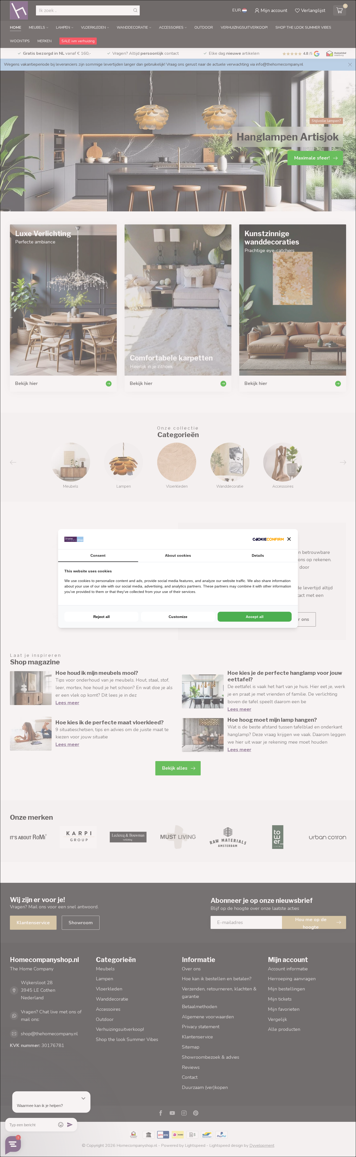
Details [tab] (258, 555)
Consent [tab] (98, 555)
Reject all (101, 617)
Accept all (254, 617)
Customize (178, 617)
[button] (289, 539)
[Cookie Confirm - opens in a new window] (268, 539)
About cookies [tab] (178, 555)
